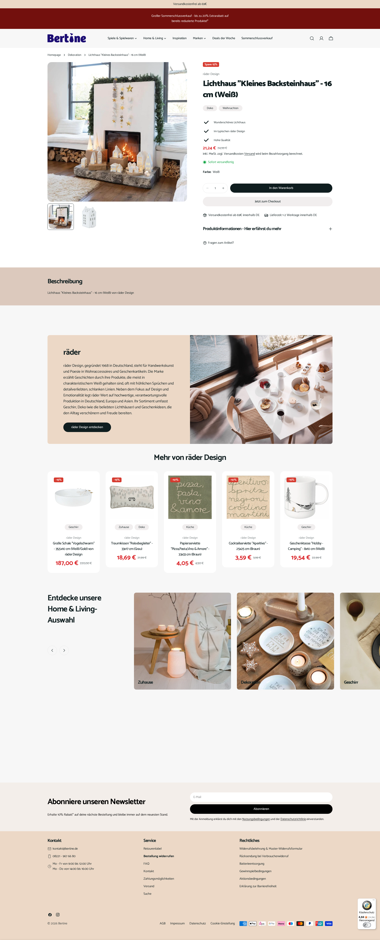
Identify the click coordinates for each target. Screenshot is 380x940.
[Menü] (373, 900)
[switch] (367, 925)
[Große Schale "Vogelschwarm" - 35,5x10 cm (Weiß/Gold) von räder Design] (73, 497)
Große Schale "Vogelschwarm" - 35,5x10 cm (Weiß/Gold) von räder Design (73, 548)
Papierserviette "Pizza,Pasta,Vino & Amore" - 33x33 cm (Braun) (190, 548)
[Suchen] (312, 38)
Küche (190, 527)
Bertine (62, 923)
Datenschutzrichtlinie (293, 819)
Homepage (54, 55)
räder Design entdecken (87, 427)
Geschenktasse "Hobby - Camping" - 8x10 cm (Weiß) (306, 546)
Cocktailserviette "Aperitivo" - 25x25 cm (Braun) (248, 546)
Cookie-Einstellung (223, 923)
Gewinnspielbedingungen (255, 871)
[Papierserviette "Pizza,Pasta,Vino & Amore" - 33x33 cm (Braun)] (190, 497)
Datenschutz (197, 923)
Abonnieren (261, 809)
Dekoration (74, 55)
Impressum (177, 923)
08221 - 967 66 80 (64, 856)
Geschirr (74, 527)
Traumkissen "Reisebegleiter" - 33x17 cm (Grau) (132, 546)
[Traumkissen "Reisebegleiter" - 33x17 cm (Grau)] (132, 497)
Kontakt (148, 871)
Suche (147, 893)
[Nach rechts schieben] (64, 650)
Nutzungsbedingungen (256, 819)
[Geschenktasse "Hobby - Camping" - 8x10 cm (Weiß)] (306, 497)
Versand (249, 153)
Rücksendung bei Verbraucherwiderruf (264, 856)
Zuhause (124, 527)
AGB (162, 923)
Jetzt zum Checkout (268, 201)
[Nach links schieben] (52, 650)
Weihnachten (230, 108)
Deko (210, 108)
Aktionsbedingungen (252, 878)
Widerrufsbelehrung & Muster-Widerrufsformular (270, 848)
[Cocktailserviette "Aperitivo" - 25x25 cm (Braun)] (248, 497)
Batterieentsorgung (251, 863)
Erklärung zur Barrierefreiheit (257, 886)
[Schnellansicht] (90, 484)
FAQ (146, 863)
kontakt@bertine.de (65, 848)
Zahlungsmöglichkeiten (158, 878)
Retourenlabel (152, 848)
